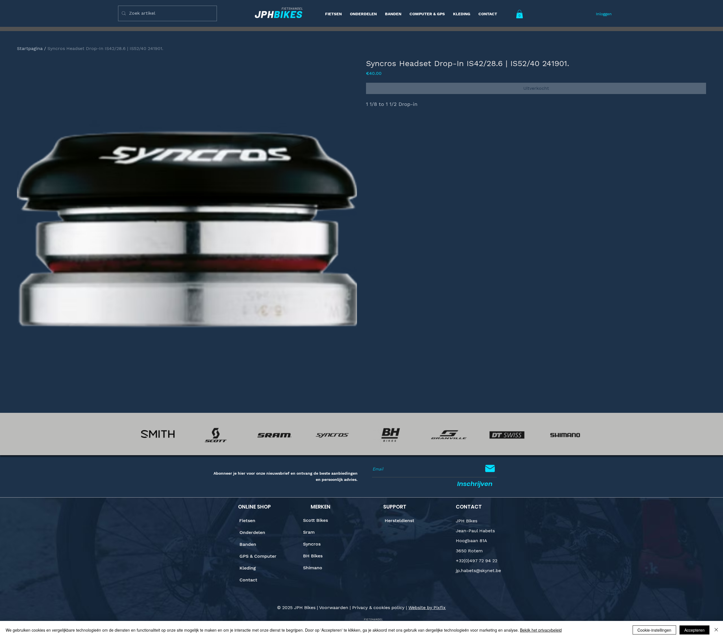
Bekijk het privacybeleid (541, 630)
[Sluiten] (716, 629)
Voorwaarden (333, 607)
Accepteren (694, 630)
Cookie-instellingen (654, 630)
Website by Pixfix (427, 607)
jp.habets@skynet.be (478, 570)
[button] (519, 14)
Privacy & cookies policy (378, 607)
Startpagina (30, 48)
